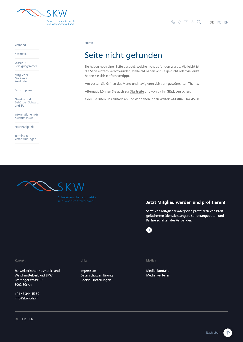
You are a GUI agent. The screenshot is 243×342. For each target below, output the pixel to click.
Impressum (88, 271)
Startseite (137, 91)
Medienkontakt (157, 271)
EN (226, 22)
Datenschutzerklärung (96, 275)
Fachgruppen (23, 90)
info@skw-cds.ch (26, 298)
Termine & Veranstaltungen (25, 137)
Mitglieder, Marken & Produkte (22, 78)
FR (219, 22)
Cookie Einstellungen (95, 280)
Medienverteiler (158, 275)
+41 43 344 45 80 (27, 294)
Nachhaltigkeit (24, 127)
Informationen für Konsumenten (26, 116)
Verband (20, 45)
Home (89, 43)
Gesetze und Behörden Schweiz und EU (27, 102)
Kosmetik (21, 54)
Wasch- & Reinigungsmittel (26, 64)
